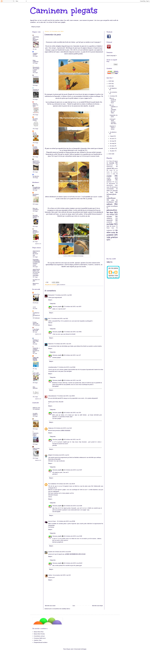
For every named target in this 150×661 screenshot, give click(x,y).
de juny (112, 141)
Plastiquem (36, 420)
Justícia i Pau (37, 640)
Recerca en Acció (36, 284)
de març (112, 146)
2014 (110, 83)
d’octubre (112, 96)
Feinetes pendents (35, 147)
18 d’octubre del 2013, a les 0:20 (63, 428)
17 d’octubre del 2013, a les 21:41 (62, 343)
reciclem (109, 216)
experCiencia (36, 269)
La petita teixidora (35, 414)
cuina (109, 176)
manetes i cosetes (35, 54)
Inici (74, 605)
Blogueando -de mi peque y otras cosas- (36, 69)
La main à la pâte (36, 280)
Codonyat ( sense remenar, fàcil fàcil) (113, 121)
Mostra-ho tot (38, 243)
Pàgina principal (35, 26)
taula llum (110, 228)
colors (116, 168)
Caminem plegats (64, 10)
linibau (50, 575)
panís (58, 284)
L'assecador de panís (113, 115)
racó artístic (110, 214)
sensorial (109, 220)
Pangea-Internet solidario (40, 642)
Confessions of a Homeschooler (36, 314)
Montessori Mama (36, 195)
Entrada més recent (50, 605)
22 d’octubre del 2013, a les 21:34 (62, 551)
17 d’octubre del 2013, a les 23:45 (66, 396)
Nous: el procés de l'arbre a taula (113, 101)
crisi (114, 174)
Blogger (84, 649)
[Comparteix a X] (55, 282)
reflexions (109, 218)
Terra (111, 161)
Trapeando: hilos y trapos (36, 434)
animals (111, 163)
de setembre (113, 132)
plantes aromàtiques (112, 206)
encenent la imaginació (36, 90)
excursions (112, 183)
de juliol (112, 138)
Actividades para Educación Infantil (36, 38)
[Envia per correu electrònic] (52, 282)
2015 (110, 81)
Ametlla (50, 551)
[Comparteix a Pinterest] (58, 282)
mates (112, 200)
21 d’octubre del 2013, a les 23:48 (66, 521)
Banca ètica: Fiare (38, 632)
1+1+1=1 (34, 307)
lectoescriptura (111, 194)
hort (111, 192)
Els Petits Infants (35, 119)
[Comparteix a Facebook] (57, 282)
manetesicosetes (52, 367)
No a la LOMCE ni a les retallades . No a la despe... (114, 108)
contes (110, 170)
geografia (115, 190)
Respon (50, 300)
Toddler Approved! (35, 323)
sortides (110, 224)
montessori (110, 202)
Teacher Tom (36, 294)
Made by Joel (36, 407)
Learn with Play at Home (36, 373)
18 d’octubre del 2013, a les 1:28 (72, 380)
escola (116, 181)
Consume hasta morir (40, 638)
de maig (112, 143)
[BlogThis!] (54, 282)
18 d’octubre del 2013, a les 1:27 (72, 355)
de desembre (113, 88)
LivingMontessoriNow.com (36, 188)
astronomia (110, 165)
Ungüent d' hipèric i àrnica (113, 127)
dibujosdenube (52, 396)
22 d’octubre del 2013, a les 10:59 (73, 505)
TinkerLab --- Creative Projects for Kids (36, 350)
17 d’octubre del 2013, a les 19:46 (72, 331)
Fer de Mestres (52, 483)
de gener (112, 151)
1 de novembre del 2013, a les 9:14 (62, 575)
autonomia (109, 166)
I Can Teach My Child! (36, 330)
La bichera (35, 77)
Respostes (52, 303)
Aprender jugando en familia (36, 217)
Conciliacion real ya (39, 636)
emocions (109, 182)
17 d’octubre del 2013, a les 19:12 (59, 318)
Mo (49, 318)
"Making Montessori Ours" (36, 232)
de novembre (113, 92)
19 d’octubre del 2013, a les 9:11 (60, 455)
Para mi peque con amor (35, 105)
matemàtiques (111, 198)
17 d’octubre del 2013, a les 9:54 (63, 295)
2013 (110, 86)
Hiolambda (51, 295)
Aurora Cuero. (52, 521)
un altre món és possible (112, 232)
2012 (110, 154)
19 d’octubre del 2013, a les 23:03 (66, 483)
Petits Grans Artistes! (36, 449)
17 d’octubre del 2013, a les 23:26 (66, 367)
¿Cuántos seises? (35, 264)
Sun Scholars (35, 387)
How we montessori (36, 209)
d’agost (112, 136)
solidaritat (109, 222)
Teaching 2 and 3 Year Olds (36, 341)
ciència (109, 168)
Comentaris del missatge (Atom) (61, 608)
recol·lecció (62, 284)
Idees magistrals (35, 61)
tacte (108, 226)
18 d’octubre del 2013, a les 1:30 (72, 412)
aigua (116, 161)
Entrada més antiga (97, 605)
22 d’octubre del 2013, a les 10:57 (73, 470)
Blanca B (50, 343)
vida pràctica (112, 237)
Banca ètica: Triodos (39, 634)
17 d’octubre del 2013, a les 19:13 (72, 306)
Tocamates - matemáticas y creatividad (36, 261)
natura (109, 204)
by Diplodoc (36, 176)
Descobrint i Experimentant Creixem (36, 162)
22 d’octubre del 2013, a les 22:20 (73, 563)
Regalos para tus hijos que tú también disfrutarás (36, 273)
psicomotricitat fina (112, 211)
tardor (113, 226)
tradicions (109, 230)
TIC (107, 161)
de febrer (112, 148)
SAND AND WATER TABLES (36, 359)
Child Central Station (36, 251)
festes (108, 190)
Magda (50, 455)
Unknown (51, 428)
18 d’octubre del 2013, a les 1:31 (72, 439)
